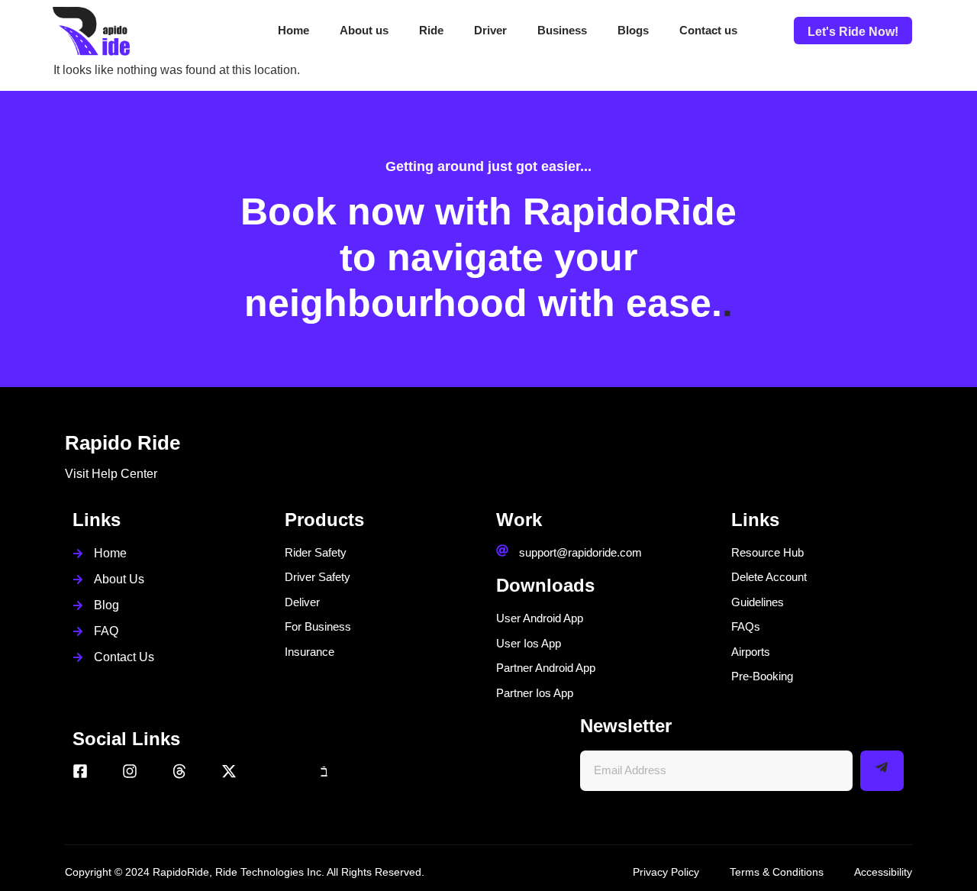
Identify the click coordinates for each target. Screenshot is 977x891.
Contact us (708, 30)
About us (364, 30)
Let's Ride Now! (853, 31)
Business (562, 30)
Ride (431, 30)
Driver (490, 30)
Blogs (633, 30)
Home (293, 30)
